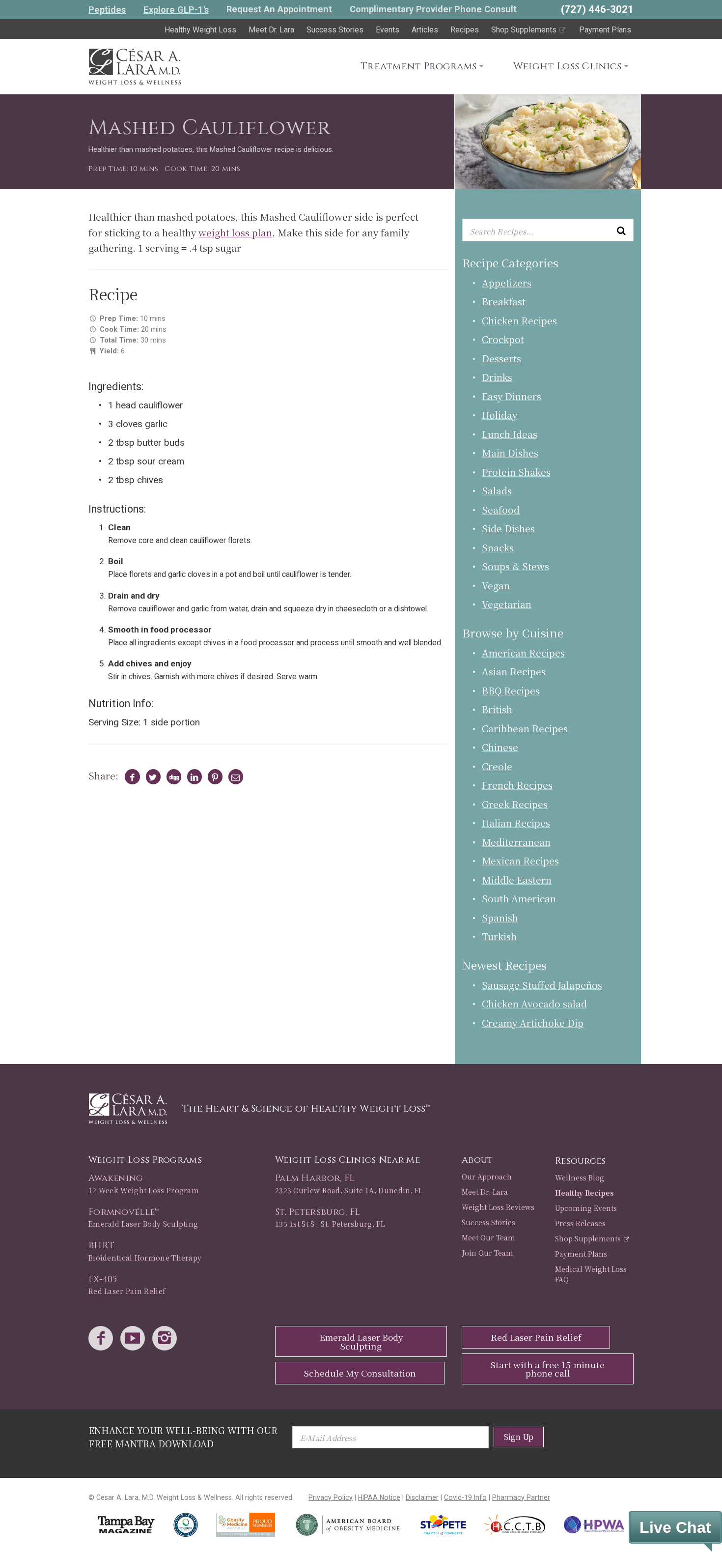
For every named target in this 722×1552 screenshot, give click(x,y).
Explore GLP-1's (176, 9)
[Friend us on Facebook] (103, 1339)
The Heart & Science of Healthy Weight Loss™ (306, 1108)
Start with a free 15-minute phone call (548, 1369)
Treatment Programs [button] (418, 66)
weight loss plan (235, 232)
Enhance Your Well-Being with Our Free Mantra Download (183, 1437)
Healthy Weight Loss (200, 29)
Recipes (464, 29)
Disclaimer (422, 1497)
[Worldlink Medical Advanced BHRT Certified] (185, 1525)
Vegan (496, 585)
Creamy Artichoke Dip (532, 1022)
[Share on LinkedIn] (192, 777)
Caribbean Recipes (525, 728)
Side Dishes (508, 528)
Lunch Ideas (509, 433)
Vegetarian (506, 603)
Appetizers (506, 282)
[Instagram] (167, 1339)
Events (387, 29)
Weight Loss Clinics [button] (567, 66)
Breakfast (504, 301)
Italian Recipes (516, 822)
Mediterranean (516, 841)
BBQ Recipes (511, 690)
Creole (497, 766)
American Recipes (523, 652)
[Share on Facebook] (130, 777)
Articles (425, 29)
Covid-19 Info (465, 1497)
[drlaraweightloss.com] (134, 64)
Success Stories (334, 29)
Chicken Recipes (519, 320)
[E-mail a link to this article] (234, 777)
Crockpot (503, 338)
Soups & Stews (515, 566)
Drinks (497, 376)
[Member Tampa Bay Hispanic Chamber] (515, 1525)
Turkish (499, 936)
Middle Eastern (517, 879)
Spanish (500, 917)
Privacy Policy (330, 1497)
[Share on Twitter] (151, 777)
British (497, 709)
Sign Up (518, 1436)
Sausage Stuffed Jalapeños (542, 984)
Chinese (500, 746)
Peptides (107, 9)
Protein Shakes (516, 471)
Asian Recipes (514, 671)
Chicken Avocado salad (534, 1003)
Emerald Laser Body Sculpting (361, 1341)
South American (519, 898)
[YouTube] (135, 1339)
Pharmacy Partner (521, 1497)
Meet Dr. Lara (271, 29)
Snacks (498, 547)
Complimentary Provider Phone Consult (433, 9)
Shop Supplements (524, 29)
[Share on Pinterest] (213, 777)
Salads (497, 490)
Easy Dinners (511, 395)
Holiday (499, 414)
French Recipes (517, 784)
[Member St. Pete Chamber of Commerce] (443, 1525)
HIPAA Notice (379, 1497)
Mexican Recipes (520, 860)
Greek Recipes (515, 803)
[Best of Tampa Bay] (126, 1524)
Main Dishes (510, 452)
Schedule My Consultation (360, 1373)
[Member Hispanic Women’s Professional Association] (594, 1524)
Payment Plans (605, 29)
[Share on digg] (172, 777)
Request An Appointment (279, 9)
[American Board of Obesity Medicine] (347, 1525)
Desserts (501, 358)
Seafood (501, 509)
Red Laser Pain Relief (536, 1337)
